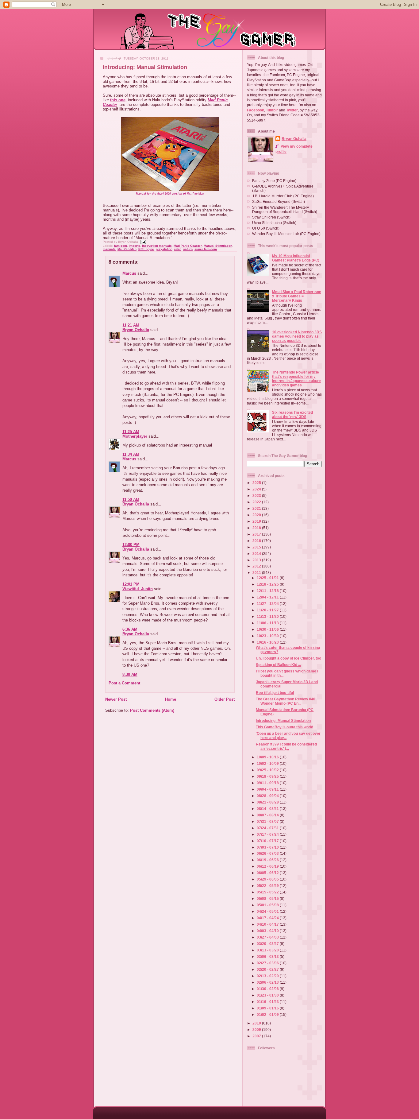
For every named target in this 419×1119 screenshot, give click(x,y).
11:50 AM (130, 499)
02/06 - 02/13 (268, 982)
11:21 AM (130, 325)
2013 (257, 560)
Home (170, 699)
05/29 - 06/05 (268, 879)
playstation (164, 249)
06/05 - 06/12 (268, 873)
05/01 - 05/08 (268, 905)
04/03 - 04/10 (268, 931)
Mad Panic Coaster (188, 245)
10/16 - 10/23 (268, 642)
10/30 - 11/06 (268, 629)
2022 (257, 502)
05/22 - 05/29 (268, 886)
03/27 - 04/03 (268, 937)
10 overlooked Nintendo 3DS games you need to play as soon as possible (297, 336)
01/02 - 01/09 (268, 1014)
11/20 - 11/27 (268, 610)
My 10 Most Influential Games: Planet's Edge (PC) (295, 258)
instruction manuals (157, 245)
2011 (257, 573)
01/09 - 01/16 (268, 1008)
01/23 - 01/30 (268, 995)
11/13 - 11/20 (268, 616)
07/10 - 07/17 (268, 841)
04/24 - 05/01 (268, 911)
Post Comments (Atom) (152, 710)
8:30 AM (129, 674)
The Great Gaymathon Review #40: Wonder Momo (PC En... (286, 701)
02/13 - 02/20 (268, 976)
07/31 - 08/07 (268, 821)
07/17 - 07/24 (268, 834)
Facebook (255, 110)
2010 (257, 1023)
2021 (257, 508)
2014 (257, 554)
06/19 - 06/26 (268, 860)
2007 (257, 1036)
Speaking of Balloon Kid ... (278, 665)
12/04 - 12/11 (268, 597)
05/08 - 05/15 (268, 898)
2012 (257, 566)
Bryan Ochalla (135, 329)
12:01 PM (131, 584)
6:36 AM (129, 629)
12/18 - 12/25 (268, 584)
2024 (257, 489)
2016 (257, 541)
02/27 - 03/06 (268, 963)
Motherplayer (134, 436)
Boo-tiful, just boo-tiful (275, 693)
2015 (257, 547)
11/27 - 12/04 (268, 604)
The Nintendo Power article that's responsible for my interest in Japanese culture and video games (296, 378)
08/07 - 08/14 (268, 815)
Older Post (224, 699)
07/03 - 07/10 (268, 847)
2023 (257, 496)
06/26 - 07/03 (268, 853)
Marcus (129, 273)
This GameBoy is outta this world (284, 727)
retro (177, 249)
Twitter (292, 110)
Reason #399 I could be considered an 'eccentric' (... (286, 746)
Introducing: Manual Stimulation (145, 67)
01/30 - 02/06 (268, 989)
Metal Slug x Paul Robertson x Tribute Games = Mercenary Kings (296, 296)
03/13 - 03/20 (268, 950)
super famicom (205, 249)
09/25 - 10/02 (268, 770)
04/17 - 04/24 (268, 918)
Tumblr (272, 110)
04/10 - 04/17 (268, 924)
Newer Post (116, 699)
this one (117, 100)
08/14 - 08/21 (268, 809)
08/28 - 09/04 (268, 796)
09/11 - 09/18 (268, 783)
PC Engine (146, 249)
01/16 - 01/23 (268, 1002)
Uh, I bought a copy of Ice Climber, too (288, 658)
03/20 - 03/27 (268, 944)
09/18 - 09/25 (268, 776)
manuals (109, 249)
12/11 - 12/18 (268, 591)
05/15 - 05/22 (268, 892)
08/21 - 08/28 (268, 802)
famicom (120, 245)
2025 (257, 483)
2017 (257, 534)
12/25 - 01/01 (268, 578)
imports (134, 245)
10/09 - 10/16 (268, 757)
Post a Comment (124, 683)
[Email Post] (142, 241)
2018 (257, 528)
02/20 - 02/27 (268, 969)
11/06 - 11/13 (268, 623)
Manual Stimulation (218, 245)
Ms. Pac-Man (170, 193)
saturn (188, 249)
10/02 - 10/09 (268, 763)
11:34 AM (130, 454)
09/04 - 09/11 (268, 789)
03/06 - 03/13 (268, 956)
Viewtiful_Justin (137, 589)
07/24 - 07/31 (268, 828)
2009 (257, 1030)
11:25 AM (130, 431)
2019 (257, 521)
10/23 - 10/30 (268, 636)
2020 (257, 515)
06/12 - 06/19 (268, 866)
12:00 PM (131, 544)
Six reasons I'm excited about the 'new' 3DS (292, 414)
